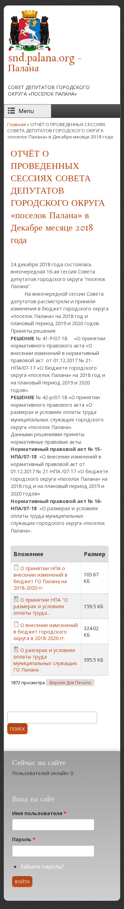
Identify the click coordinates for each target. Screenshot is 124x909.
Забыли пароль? (42, 866)
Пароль (23, 839)
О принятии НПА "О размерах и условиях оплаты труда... (40, 606)
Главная (16, 124)
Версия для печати (70, 683)
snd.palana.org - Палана (45, 63)
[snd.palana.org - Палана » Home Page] (29, 50)
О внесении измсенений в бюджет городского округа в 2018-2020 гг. (45, 631)
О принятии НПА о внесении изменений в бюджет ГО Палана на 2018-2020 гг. (40, 578)
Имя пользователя (39, 813)
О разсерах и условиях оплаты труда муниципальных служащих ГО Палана (45, 660)
